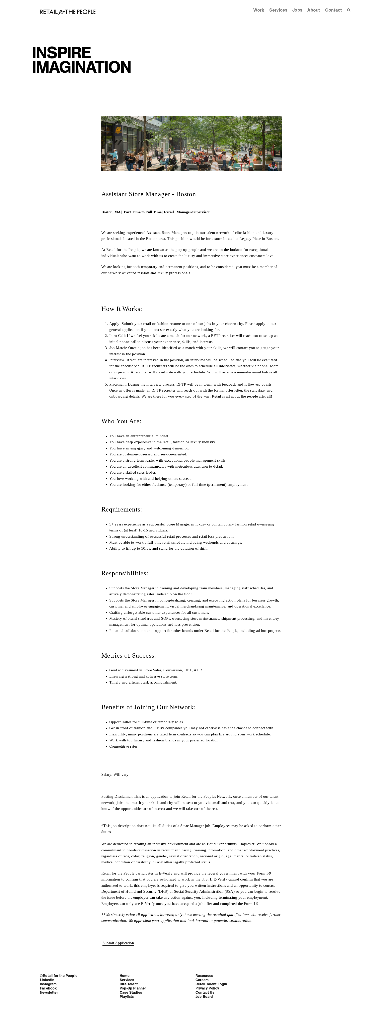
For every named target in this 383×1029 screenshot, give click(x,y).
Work (258, 10)
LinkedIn (47, 980)
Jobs (297, 10)
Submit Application (118, 943)
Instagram (48, 984)
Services (278, 10)
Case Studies (131, 992)
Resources (204, 976)
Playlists (127, 996)
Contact (333, 10)
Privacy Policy (207, 988)
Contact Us (204, 992)
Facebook (48, 988)
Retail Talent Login (211, 984)
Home (124, 976)
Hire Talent (129, 984)
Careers (201, 980)
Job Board (204, 996)
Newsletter (49, 992)
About (313, 10)
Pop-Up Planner (133, 988)
